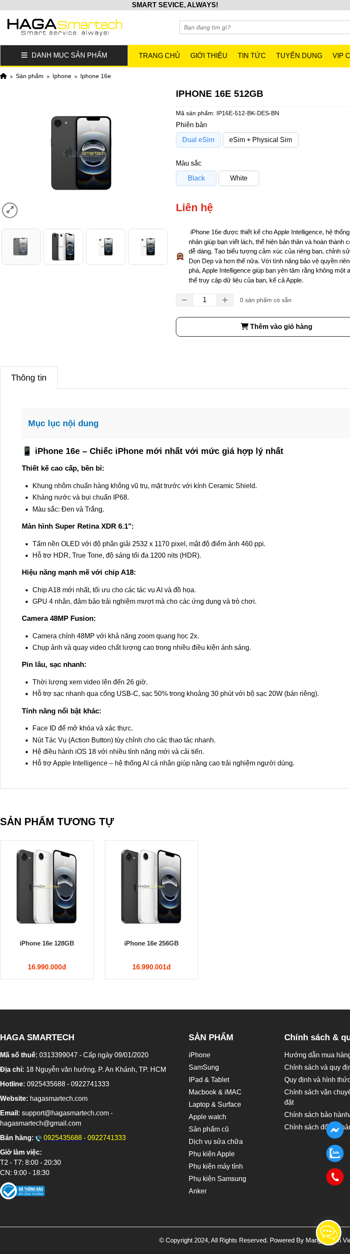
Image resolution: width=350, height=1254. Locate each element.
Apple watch (207, 1116)
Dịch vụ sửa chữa (216, 1141)
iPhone (61, 76)
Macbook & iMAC (215, 1092)
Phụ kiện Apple (212, 1154)
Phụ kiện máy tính (216, 1166)
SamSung (204, 1067)
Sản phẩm (30, 76)
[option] (21, 247)
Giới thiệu (209, 55)
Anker (198, 1191)
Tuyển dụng (299, 55)
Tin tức (252, 55)
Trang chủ (159, 55)
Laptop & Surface (215, 1104)
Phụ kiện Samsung (217, 1178)
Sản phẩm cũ (209, 1129)
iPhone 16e (95, 76)
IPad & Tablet (209, 1079)
